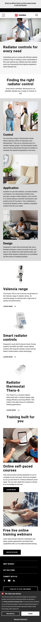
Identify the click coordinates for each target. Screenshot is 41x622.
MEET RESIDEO (11, 564)
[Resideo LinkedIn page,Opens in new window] (14, 580)
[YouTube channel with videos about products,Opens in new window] (9, 580)
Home (20, 15)
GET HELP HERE (12, 570)
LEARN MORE (8, 306)
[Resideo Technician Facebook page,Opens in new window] (4, 580)
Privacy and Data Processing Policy (13, 601)
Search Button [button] (36, 15)
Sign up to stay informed (20, 589)
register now (12, 552)
